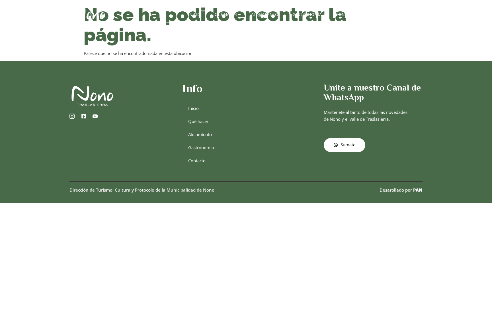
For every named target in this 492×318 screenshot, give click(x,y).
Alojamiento (264, 14)
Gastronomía (307, 14)
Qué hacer (226, 14)
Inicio (194, 14)
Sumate (348, 144)
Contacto (347, 14)
